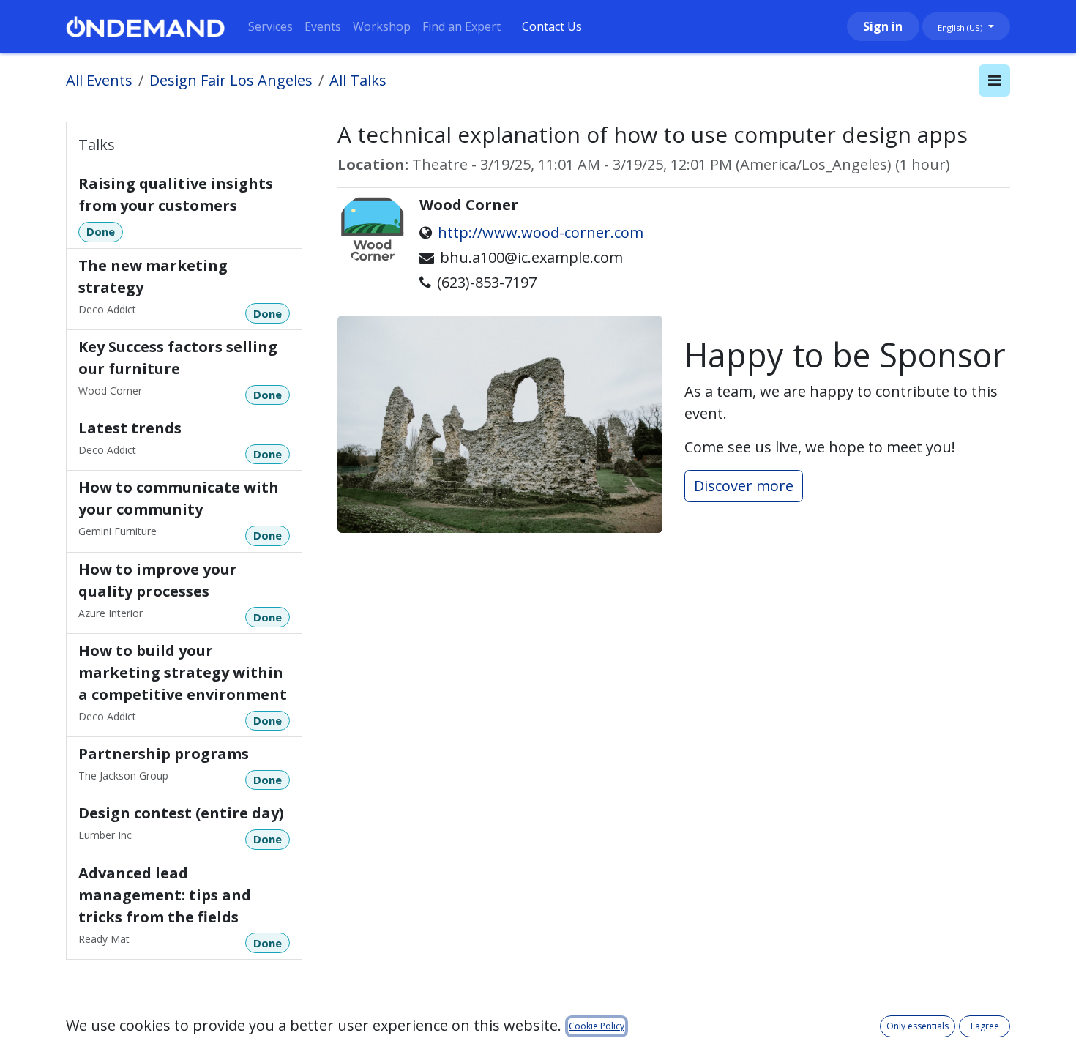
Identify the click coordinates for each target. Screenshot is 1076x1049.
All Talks (357, 80)
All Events (99, 80)
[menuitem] (270, 26)
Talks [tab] (96, 144)
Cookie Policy (596, 1026)
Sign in (883, 26)
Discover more (743, 486)
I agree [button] (985, 1026)
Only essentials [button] (917, 1026)
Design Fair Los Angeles (231, 80)
